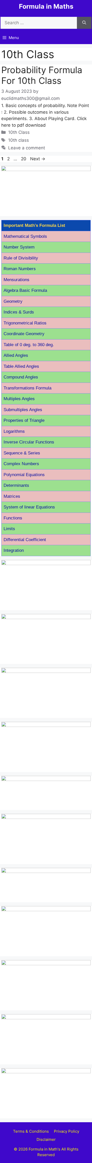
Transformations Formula (27, 388)
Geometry (13, 301)
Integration (14, 550)
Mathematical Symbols (25, 236)
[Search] (84, 23)
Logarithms (14, 431)
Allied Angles (16, 355)
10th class (18, 140)
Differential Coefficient (25, 539)
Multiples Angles (19, 398)
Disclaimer (46, 1139)
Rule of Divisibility (21, 258)
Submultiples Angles (23, 409)
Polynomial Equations (24, 474)
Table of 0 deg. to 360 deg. (29, 344)
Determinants (16, 485)
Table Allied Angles (21, 366)
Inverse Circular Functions (29, 442)
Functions (13, 518)
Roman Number (18, 268)
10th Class (19, 132)
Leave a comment (26, 147)
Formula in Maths (46, 6)
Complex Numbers (21, 463)
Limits (9, 528)
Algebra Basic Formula (25, 290)
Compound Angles (21, 377)
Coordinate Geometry (24, 333)
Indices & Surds (19, 312)
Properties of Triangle (24, 420)
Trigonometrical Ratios (25, 323)
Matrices (12, 496)
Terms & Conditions (31, 1131)
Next (37, 158)
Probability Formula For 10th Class (41, 75)
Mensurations (16, 279)
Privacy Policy (66, 1131)
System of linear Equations (29, 507)
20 (24, 158)
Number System (19, 247)
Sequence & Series (22, 453)
